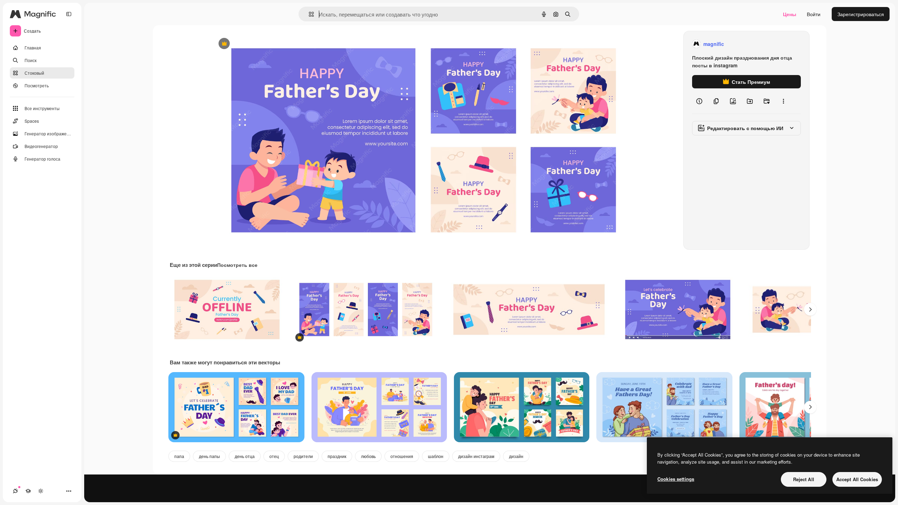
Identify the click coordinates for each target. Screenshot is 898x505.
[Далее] (810, 309)
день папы (209, 456)
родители (303, 456)
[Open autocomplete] (308, 14)
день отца (245, 456)
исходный (258, 44)
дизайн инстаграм (476, 456)
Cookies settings (675, 479)
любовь (368, 456)
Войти (813, 14)
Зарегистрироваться (860, 14)
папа (179, 456)
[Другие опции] (783, 101)
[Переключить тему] (40, 491)
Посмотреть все (237, 264)
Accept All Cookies (857, 479)
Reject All (803, 479)
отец (274, 456)
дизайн (516, 456)
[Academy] (28, 491)
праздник (337, 456)
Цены (789, 14)
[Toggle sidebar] (68, 14)
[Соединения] (15, 491)
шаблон (435, 456)
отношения (401, 456)
